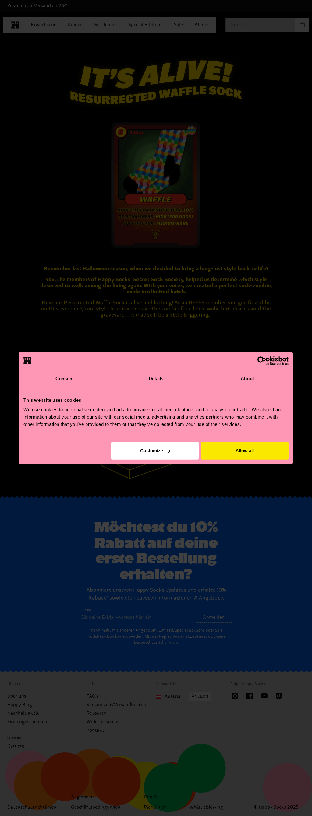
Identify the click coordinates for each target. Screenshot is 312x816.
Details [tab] (156, 378)
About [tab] (247, 378)
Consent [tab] (64, 378)
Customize (151, 450)
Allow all (245, 450)
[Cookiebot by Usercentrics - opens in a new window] (262, 360)
